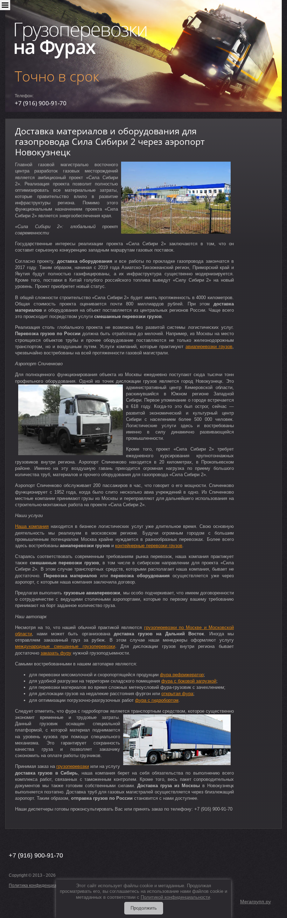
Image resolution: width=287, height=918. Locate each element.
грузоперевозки (72, 766)
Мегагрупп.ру (255, 901)
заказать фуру (56, 653)
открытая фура (177, 693)
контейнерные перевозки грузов (148, 545)
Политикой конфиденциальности (175, 897)
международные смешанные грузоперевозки (65, 646)
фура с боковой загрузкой (188, 681)
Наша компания (32, 526)
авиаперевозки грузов (209, 346)
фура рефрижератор (182, 674)
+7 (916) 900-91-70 (40, 103)
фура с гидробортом (156, 700)
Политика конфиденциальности (40, 885)
